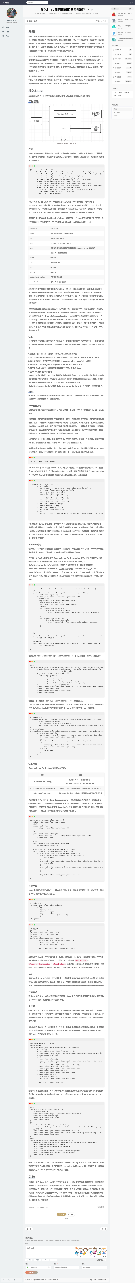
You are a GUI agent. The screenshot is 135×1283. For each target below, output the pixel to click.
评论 (27, 1243)
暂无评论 (78, 14)
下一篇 (104, 1229)
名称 (27, 1264)
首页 (30, 21)
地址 (83, 1264)
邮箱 (55, 1264)
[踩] (53, 1259)
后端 (96, 14)
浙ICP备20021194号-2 (52, 1279)
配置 (115, 95)
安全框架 (126, 92)
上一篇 (29, 1229)
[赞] (45, 1259)
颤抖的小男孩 (41, 14)
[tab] (115, 8)
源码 (119, 95)
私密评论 (100, 1260)
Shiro (115, 92)
